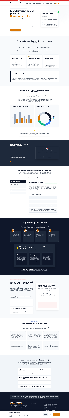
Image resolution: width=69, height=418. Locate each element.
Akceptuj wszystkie (56, 414)
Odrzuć (51, 414)
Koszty (34, 3)
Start (27, 3)
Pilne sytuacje (47, 3)
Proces (43, 3)
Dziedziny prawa (38, 3)
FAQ (54, 3)
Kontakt (57, 3)
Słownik (51, 3)
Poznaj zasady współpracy (27, 30)
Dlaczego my (30, 3)
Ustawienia (45, 414)
